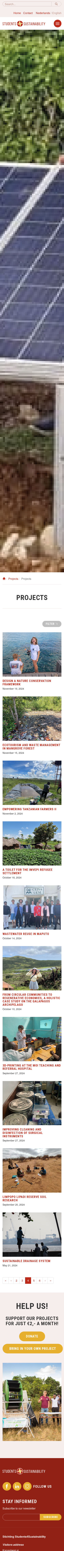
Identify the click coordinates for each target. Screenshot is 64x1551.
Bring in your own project (32, 1349)
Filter (50, 623)
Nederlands (43, 13)
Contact (28, 13)
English (56, 13)
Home (17, 13)
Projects (13, 579)
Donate (32, 1336)
